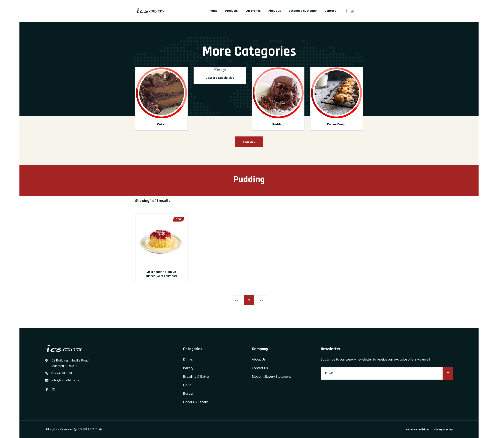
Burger (188, 393)
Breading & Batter (196, 376)
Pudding (278, 124)
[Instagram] (353, 11)
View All (249, 142)
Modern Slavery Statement (271, 376)
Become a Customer (303, 11)
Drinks (188, 359)
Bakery (188, 368)
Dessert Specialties (220, 78)
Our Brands (253, 11)
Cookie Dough (336, 124)
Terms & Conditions (417, 429)
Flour (187, 385)
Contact (330, 11)
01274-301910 (61, 373)
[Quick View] (161, 240)
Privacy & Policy (443, 429)
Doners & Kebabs (196, 402)
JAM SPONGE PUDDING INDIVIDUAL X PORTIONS (161, 274)
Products (231, 11)
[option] (161, 101)
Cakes (161, 124)
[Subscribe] (448, 373)
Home (213, 11)
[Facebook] (346, 11)
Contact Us (260, 368)
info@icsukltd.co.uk (65, 380)
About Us (274, 11)
